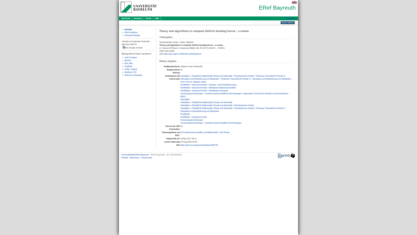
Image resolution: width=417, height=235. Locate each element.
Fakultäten (185, 76)
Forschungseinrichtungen (191, 93)
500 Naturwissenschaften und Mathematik (199, 132)
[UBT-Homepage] (138, 14)
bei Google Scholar (134, 48)
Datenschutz (146, 158)
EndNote (128, 66)
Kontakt (125, 158)
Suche (148, 18)
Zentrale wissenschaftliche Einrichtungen (223, 93)
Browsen (138, 18)
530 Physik (225, 132)
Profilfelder (185, 85)
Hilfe (157, 18)
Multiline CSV (131, 72)
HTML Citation (131, 69)
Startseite (125, 18)
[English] (294, 2)
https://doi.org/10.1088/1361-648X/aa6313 (182, 54)
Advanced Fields (199, 85)
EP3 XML (129, 63)
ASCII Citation (131, 57)
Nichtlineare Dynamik (218, 91)
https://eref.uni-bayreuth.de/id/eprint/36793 (199, 145)
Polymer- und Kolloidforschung (222, 85)
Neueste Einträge (132, 35)
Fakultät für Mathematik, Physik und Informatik (212, 76)
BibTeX (128, 60)
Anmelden (290, 18)
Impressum (135, 158)
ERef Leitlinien (131, 32)
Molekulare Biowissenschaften (222, 88)
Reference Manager (133, 75)
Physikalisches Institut (244, 76)
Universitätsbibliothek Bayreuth (135, 155)
